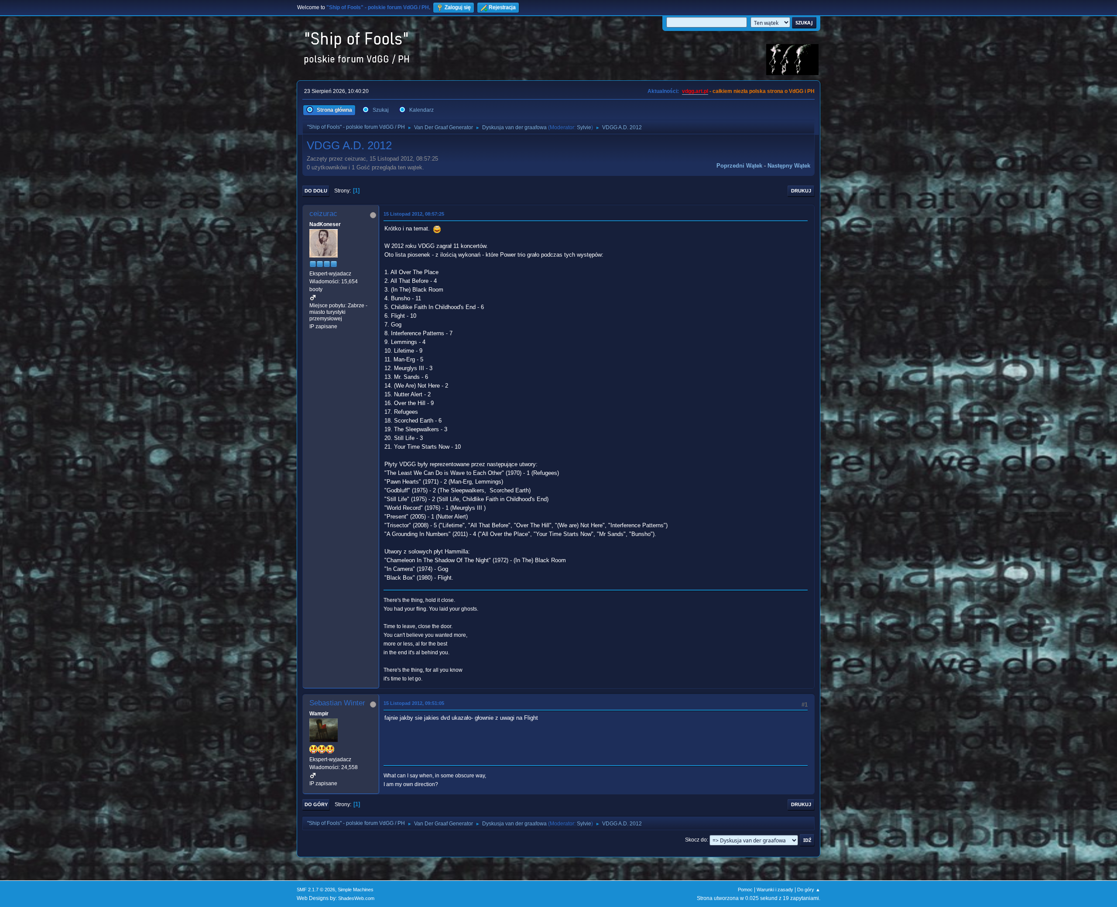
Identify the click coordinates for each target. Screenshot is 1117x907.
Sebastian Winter (337, 703)
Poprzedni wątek (739, 165)
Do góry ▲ (808, 889)
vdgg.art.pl (695, 91)
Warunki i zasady (775, 889)
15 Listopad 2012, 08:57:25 (414, 213)
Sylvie (584, 127)
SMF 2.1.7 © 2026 (316, 889)
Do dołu (316, 190)
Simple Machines (355, 889)
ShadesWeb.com (356, 898)
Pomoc (745, 889)
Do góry (316, 804)
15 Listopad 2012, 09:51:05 (414, 703)
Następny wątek (789, 165)
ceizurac (323, 214)
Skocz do (696, 840)
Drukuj (801, 190)
